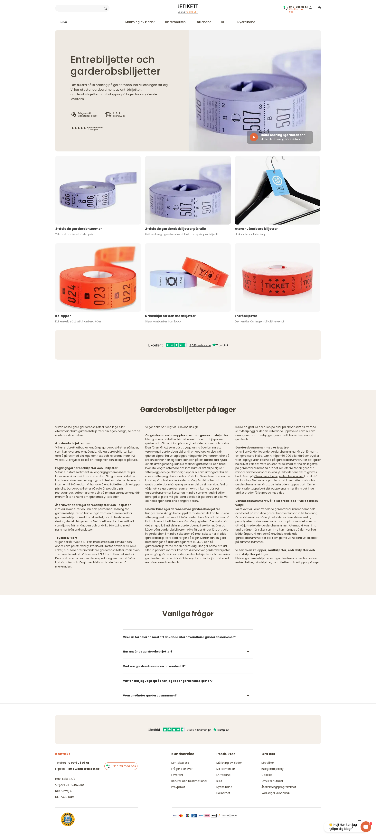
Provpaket (178, 787)
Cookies (266, 775)
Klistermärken (175, 22)
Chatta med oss (123, 766)
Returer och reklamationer (189, 781)
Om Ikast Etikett (272, 781)
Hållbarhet (223, 793)
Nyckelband (246, 22)
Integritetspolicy (272, 769)
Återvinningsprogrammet (278, 787)
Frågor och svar (182, 769)
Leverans (177, 775)
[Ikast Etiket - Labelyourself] (188, 9)
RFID (224, 22)
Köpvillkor (267, 763)
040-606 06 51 (78, 763)
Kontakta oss (180, 763)
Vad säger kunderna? (275, 793)
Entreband (203, 22)
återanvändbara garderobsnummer (279, 476)
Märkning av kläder (140, 22)
